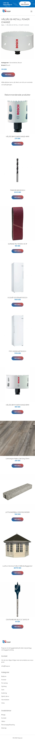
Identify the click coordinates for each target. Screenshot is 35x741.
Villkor (3, 721)
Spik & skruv (5, 696)
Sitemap (3, 728)
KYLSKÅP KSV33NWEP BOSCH (17, 298)
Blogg (3, 715)
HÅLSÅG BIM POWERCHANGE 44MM (17, 136)
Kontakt (3, 718)
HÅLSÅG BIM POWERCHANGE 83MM (17, 405)
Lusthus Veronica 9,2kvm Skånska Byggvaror (17, 566)
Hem (2, 25)
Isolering (4, 693)
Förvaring (4, 683)
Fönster (3, 680)
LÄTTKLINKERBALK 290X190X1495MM (17, 512)
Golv (2, 690)
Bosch (20, 62)
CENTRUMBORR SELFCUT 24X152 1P (17, 619)
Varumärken (13, 62)
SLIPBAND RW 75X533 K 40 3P (17, 244)
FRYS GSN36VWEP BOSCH (17, 351)
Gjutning (3, 686)
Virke (3, 703)
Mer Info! (8, 74)
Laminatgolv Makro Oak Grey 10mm (17, 459)
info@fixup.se (5, 666)
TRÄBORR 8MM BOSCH (17, 190)
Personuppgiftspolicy (8, 725)
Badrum (3, 676)
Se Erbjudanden (25, 3)
